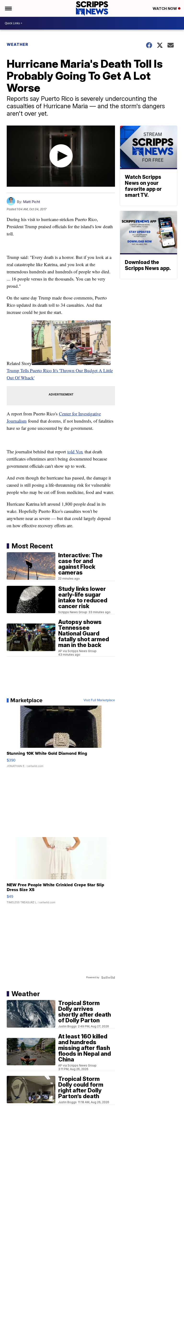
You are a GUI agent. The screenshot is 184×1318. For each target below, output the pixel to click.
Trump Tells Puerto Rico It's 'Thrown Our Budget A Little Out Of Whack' (60, 374)
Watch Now (165, 8)
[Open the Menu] (8, 8)
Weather (17, 44)
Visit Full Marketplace (99, 700)
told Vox (75, 452)
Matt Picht (31, 201)
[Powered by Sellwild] (108, 977)
